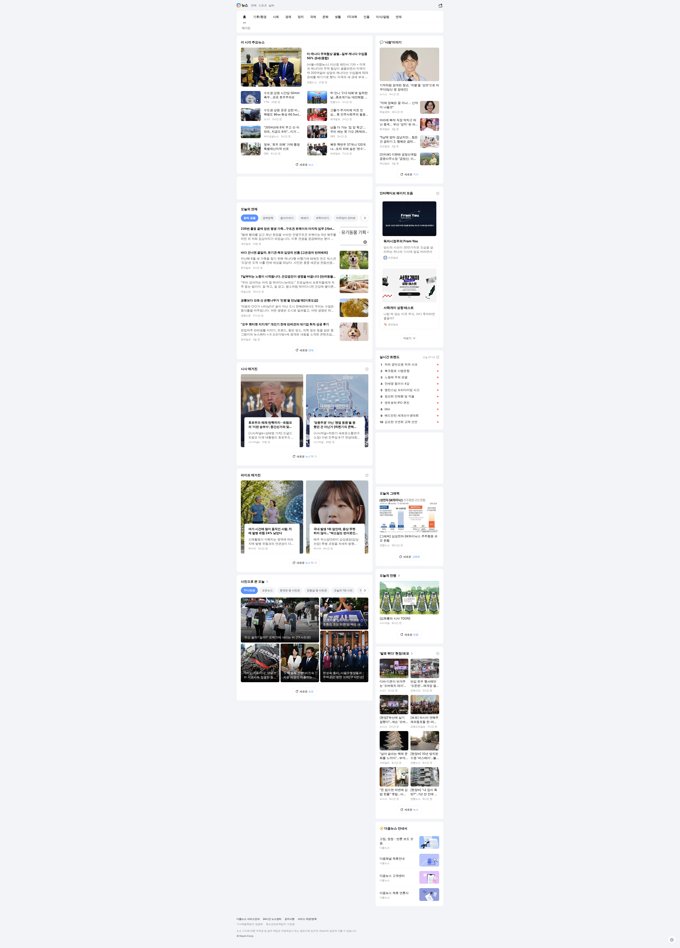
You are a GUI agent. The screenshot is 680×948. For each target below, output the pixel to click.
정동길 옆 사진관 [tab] (317, 590)
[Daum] (239, 5)
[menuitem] (244, 16)
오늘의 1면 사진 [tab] (343, 590)
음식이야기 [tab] (287, 218)
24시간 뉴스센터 (272, 918)
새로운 (307, 164)
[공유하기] (440, 5)
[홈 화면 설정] (672, 940)
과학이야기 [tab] (322, 218)
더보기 (407, 338)
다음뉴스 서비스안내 (248, 918)
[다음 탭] (364, 218)
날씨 (271, 5)
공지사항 (289, 918)
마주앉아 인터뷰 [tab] (345, 218)
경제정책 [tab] (268, 218)
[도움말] (367, 369)
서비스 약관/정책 (307, 918)
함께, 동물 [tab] (250, 218)
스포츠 (262, 5)
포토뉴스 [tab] (267, 590)
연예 (254, 5)
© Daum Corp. (245, 935)
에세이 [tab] (305, 218)
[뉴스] (245, 5)
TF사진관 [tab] (249, 590)
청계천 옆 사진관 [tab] (290, 590)
